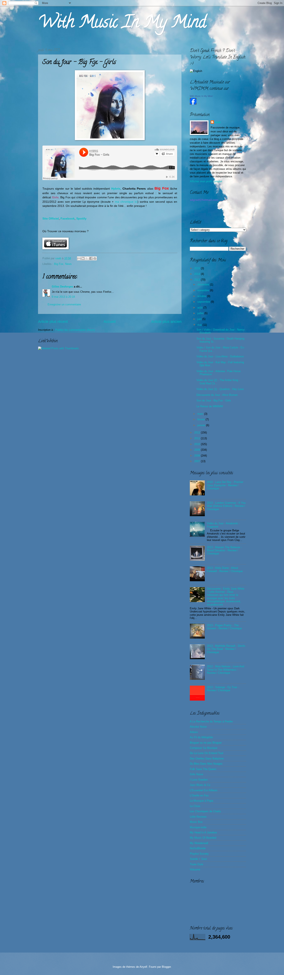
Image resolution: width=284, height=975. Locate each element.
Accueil (110, 322)
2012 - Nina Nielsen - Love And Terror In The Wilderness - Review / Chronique (225, 669)
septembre (204, 301)
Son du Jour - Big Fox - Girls (213, 400)
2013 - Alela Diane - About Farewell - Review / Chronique (225, 569)
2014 (197, 273)
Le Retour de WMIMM (209, 406)
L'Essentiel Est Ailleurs (203, 790)
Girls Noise (196, 774)
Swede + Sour (198, 858)
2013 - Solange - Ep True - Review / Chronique (223, 689)
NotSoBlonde (198, 848)
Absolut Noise (198, 726)
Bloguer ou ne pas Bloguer (206, 742)
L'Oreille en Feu (199, 795)
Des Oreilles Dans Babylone (207, 758)
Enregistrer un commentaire (64, 304)
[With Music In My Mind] (193, 103)
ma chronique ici (126, 201)
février (201, 419)
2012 (197, 432)
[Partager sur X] (87, 258)
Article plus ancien (166, 322)
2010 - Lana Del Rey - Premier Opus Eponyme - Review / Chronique (225, 485)
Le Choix (195, 806)
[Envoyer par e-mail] (79, 258)
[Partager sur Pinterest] (95, 258)
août (200, 307)
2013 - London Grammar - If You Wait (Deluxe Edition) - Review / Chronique (226, 506)
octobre (202, 296)
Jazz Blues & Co (200, 784)
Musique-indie (198, 827)
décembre (203, 284)
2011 (197, 438)
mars (200, 413)
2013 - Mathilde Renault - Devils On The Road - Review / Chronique (226, 649)
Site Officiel (50, 218)
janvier (201, 425)
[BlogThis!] (83, 258)
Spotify (81, 218)
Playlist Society (199, 853)
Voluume (195, 869)
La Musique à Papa (201, 800)
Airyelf (143, 966)
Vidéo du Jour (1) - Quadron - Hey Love (220, 389)
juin (199, 319)
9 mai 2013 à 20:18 (63, 296)
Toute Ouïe (196, 864)
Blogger (166, 966)
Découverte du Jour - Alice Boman (217, 394)
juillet (200, 313)
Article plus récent (53, 322)
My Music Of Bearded (203, 837)
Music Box (196, 821)
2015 (197, 268)
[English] (196, 71)
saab (58, 258)
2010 (197, 444)
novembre (203, 290)
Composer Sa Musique (203, 747)
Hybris (115, 188)
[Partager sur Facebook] (91, 258)
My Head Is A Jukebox (203, 832)
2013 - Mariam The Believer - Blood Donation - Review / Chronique (224, 550)
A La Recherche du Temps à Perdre (211, 721)
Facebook (68, 218)
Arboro (194, 732)
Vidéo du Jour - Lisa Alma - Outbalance (220, 356)
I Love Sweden (199, 779)
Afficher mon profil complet (206, 181)
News (68, 263)
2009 (197, 449)
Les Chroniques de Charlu (205, 811)
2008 (197, 455)
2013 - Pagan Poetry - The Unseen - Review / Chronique (224, 627)
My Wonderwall (199, 843)
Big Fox (58, 263)
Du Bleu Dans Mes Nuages (206, 763)
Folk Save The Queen (203, 769)
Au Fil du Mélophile (201, 737)
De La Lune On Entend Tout (206, 753)
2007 (197, 461)
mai (200, 324)
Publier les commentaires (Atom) (75, 329)
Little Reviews (198, 816)
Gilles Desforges (62, 286)
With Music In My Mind (122, 24)
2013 (197, 279)
